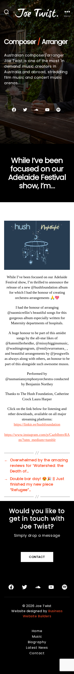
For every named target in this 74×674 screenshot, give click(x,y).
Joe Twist (43, 606)
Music (37, 636)
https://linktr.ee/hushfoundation (37, 424)
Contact (37, 557)
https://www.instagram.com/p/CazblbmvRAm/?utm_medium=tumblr (37, 437)
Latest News (37, 647)
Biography (37, 642)
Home (37, 631)
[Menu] (67, 11)
